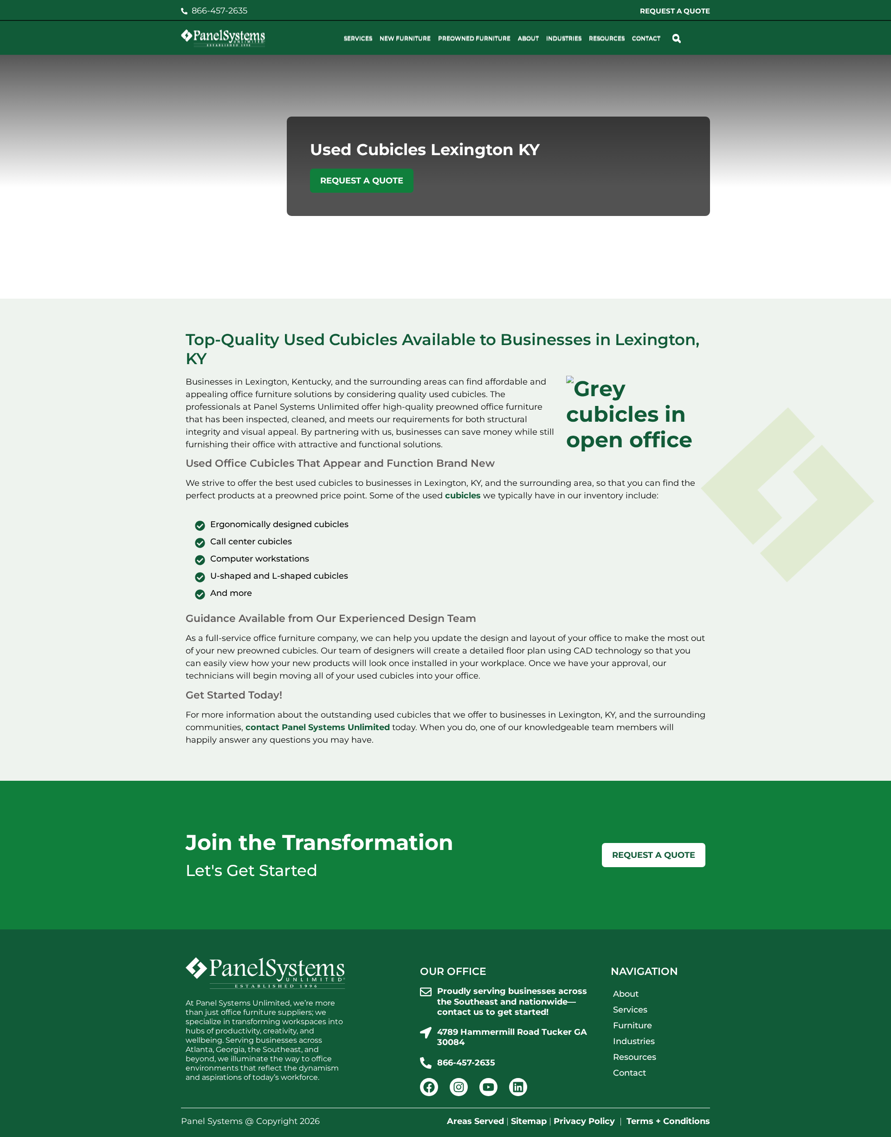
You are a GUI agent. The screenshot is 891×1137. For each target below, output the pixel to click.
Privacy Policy (584, 1121)
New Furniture (405, 38)
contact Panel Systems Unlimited (317, 727)
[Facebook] (429, 1087)
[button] (676, 38)
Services (358, 38)
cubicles (464, 495)
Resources (607, 38)
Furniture (632, 1025)
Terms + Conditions (668, 1121)
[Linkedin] (518, 1087)
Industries (563, 38)
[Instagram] (459, 1087)
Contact (646, 38)
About (528, 38)
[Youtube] (488, 1087)
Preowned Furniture (474, 38)
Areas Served (475, 1121)
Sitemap (529, 1121)
